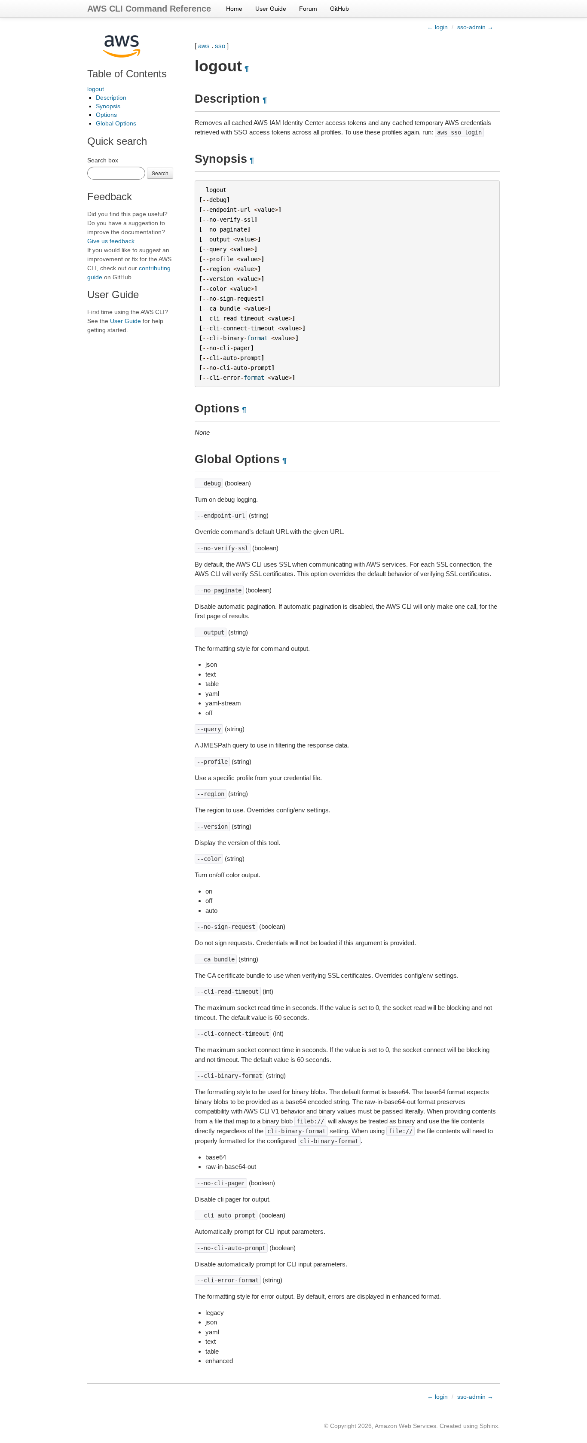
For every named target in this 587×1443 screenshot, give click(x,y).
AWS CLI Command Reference (149, 8)
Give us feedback (111, 241)
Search (160, 173)
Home (234, 8)
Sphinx (489, 1425)
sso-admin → (475, 27)
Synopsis (108, 106)
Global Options (116, 123)
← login (437, 27)
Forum (308, 8)
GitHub (339, 8)
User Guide (270, 8)
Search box (102, 160)
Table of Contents (127, 73)
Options (106, 114)
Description (111, 97)
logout (95, 88)
